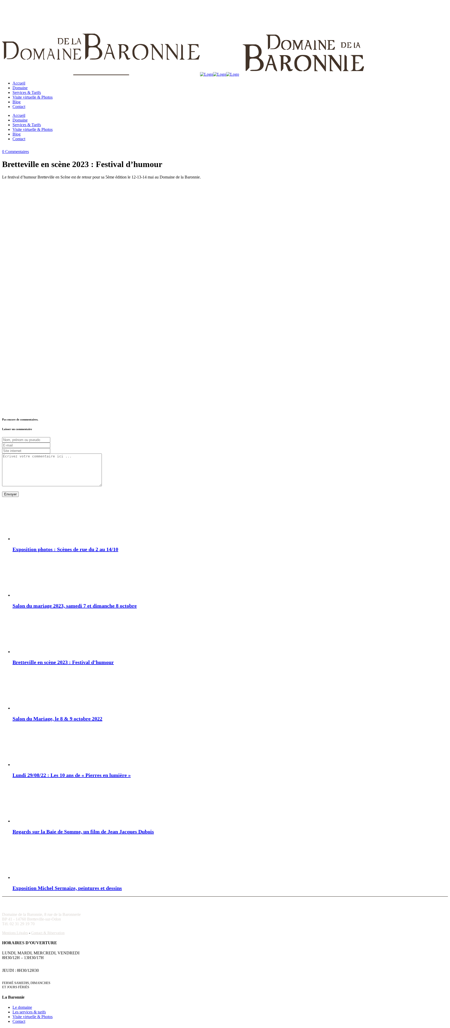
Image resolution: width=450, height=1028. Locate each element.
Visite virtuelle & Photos (32, 1016)
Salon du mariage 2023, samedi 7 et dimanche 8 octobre (74, 606)
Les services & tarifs (29, 1012)
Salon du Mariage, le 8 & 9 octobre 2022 (57, 718)
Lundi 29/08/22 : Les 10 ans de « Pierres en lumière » (71, 775)
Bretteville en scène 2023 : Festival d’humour (63, 662)
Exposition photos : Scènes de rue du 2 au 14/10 (65, 549)
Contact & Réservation (48, 933)
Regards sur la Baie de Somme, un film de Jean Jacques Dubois (83, 831)
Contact (18, 1021)
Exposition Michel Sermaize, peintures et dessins (67, 888)
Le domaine (22, 1007)
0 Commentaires (15, 151)
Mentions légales (15, 933)
